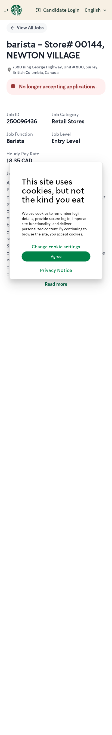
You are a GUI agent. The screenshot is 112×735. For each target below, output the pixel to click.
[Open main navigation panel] (6, 10)
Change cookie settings (56, 247)
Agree (56, 256)
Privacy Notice (56, 270)
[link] (16, 10)
